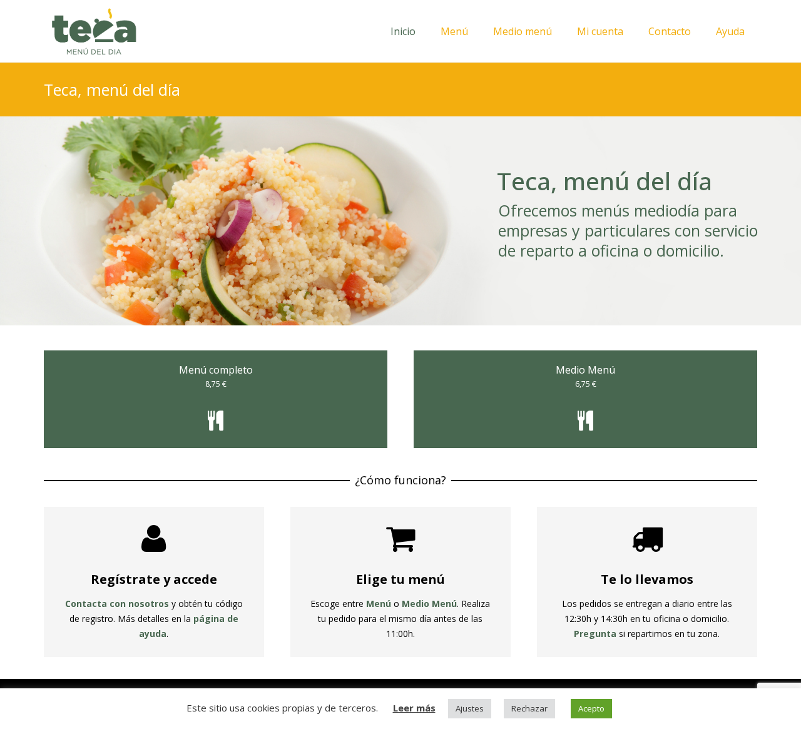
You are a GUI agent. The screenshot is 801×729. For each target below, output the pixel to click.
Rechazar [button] (529, 708)
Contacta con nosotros (117, 603)
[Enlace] (94, 31)
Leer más (414, 707)
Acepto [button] (591, 708)
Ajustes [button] (470, 708)
